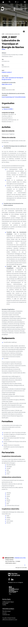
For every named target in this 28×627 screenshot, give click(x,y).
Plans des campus (6, 611)
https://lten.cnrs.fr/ (7, 84)
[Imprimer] (23, 31)
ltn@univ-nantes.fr (7, 72)
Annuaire (4, 613)
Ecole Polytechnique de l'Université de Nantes (14, 97)
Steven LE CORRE (8, 109)
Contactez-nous (6, 614)
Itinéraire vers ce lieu (20, 557)
